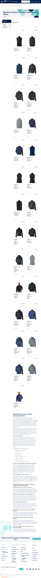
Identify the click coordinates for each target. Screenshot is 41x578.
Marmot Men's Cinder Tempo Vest (16, 132)
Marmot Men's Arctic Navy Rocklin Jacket (16, 160)
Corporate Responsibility (5, 552)
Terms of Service (8, 574)
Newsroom (4, 558)
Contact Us (35, 550)
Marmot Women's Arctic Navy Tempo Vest (29, 160)
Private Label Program (15, 559)
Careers (4, 549)
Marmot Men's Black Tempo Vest (29, 50)
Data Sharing (18, 574)
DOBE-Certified (5, 556)
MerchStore (14, 551)
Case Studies (24, 549)
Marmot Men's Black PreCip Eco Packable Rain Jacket (16, 324)
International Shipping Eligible (25, 556)
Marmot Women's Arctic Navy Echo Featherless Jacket (29, 325)
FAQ (33, 548)
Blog (22, 551)
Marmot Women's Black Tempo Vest (29, 187)
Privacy (13, 574)
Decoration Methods (25, 553)
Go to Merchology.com (4, 577)
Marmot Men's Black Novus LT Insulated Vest (16, 214)
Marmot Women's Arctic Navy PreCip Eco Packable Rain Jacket (16, 352)
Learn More (5, 16)
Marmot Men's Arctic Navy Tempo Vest (16, 78)
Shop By (5, 26)
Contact (32, 1)
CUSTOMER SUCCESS (34, 545)
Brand (4, 24)
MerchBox (14, 547)
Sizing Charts (2, 574)
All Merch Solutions (14, 562)
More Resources (24, 561)
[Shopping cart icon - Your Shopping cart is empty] (39, 3)
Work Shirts (15, 1)
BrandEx (14, 556)
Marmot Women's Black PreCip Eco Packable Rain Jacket (16, 270)
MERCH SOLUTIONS (16, 544)
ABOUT (3, 544)
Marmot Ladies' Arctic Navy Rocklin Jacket (29, 132)
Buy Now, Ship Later (15, 554)
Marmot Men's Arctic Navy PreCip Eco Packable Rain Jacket (16, 379)
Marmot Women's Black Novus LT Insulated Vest (16, 187)
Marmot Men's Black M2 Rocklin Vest (16, 50)
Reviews (4, 560)
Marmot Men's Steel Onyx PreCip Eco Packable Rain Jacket (29, 379)
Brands (11, 1)
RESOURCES (23, 544)
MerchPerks (35, 558)
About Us (4, 547)
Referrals (34, 556)
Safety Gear (12, 4)
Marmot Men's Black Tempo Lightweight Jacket (29, 78)
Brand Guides (24, 547)
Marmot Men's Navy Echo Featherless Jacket (16, 406)
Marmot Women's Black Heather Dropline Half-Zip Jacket (16, 106)
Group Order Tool (15, 549)
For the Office (17, 4)
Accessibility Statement (25, 574)
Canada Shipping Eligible (24, 559)
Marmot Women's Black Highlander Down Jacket (29, 215)
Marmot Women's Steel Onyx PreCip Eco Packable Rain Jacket (29, 352)
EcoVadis (4, 554)
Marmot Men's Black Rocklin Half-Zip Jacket (29, 242)
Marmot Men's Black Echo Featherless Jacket (16, 297)
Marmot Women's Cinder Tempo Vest (29, 269)
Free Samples (35, 554)
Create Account (36, 538)
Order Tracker (35, 552)
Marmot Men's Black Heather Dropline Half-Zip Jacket (29, 105)
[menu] (6, 554)
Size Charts (35, 560)
